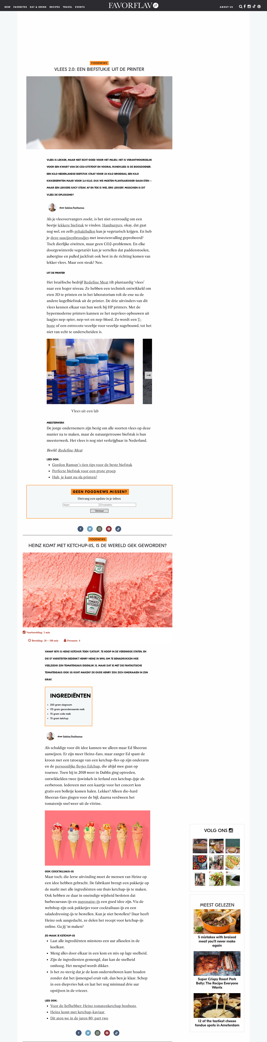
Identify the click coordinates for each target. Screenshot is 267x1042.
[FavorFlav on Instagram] (249, 6)
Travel (67, 7)
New (8, 7)
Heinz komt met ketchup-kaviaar (77, 1012)
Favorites (20, 7)
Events (80, 7)
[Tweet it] (90, 530)
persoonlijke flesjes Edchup (77, 766)
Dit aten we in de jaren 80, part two (79, 1018)
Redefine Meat (96, 282)
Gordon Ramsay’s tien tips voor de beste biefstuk (92, 465)
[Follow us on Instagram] (99, 530)
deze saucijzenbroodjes (69, 238)
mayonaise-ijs (89, 902)
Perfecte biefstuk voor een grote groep (84, 471)
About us (226, 7)
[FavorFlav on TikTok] (254, 6)
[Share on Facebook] (80, 530)
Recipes (55, 7)
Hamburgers (112, 225)
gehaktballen (84, 231)
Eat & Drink (38, 7)
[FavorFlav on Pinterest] (259, 6)
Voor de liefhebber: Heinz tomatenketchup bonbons (93, 1006)
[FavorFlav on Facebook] (245, 6)
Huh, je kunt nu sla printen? (74, 477)
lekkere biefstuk (71, 225)
